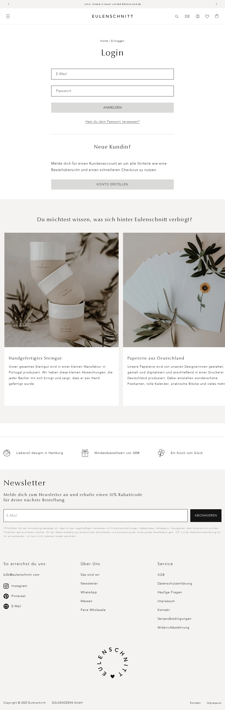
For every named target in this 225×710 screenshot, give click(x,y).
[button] (176, 16)
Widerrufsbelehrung (173, 627)
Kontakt (164, 610)
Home (104, 40)
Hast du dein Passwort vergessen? (112, 122)
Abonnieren (206, 515)
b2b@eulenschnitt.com (22, 575)
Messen (87, 601)
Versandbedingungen (175, 619)
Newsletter (89, 583)
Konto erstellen (112, 184)
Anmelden (112, 107)
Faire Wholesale (93, 610)
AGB (161, 575)
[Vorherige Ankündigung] (8, 4)
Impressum (166, 601)
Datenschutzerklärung (175, 583)
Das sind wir (90, 575)
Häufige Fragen (170, 592)
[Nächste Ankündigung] (216, 4)
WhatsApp (89, 592)
